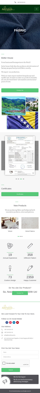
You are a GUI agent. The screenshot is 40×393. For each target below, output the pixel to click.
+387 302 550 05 (21, 2)
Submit (11, 370)
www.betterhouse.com (18, 391)
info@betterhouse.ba (9, 335)
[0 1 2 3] (20, 155)
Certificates (20, 194)
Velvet (10, 231)
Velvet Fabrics (30, 231)
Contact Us (20, 90)
